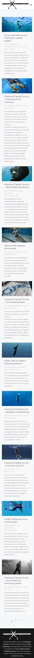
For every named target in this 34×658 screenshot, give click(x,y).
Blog (5, 44)
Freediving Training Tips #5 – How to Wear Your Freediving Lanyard (16, 580)
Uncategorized (19, 105)
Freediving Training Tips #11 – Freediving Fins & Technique (16, 99)
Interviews (10, 252)
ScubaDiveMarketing (17, 656)
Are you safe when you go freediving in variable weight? (15, 38)
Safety (9, 44)
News (18, 525)
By (9, 46)
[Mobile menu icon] (31, 5)
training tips (15, 44)
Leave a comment (9, 49)
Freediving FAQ (11, 191)
